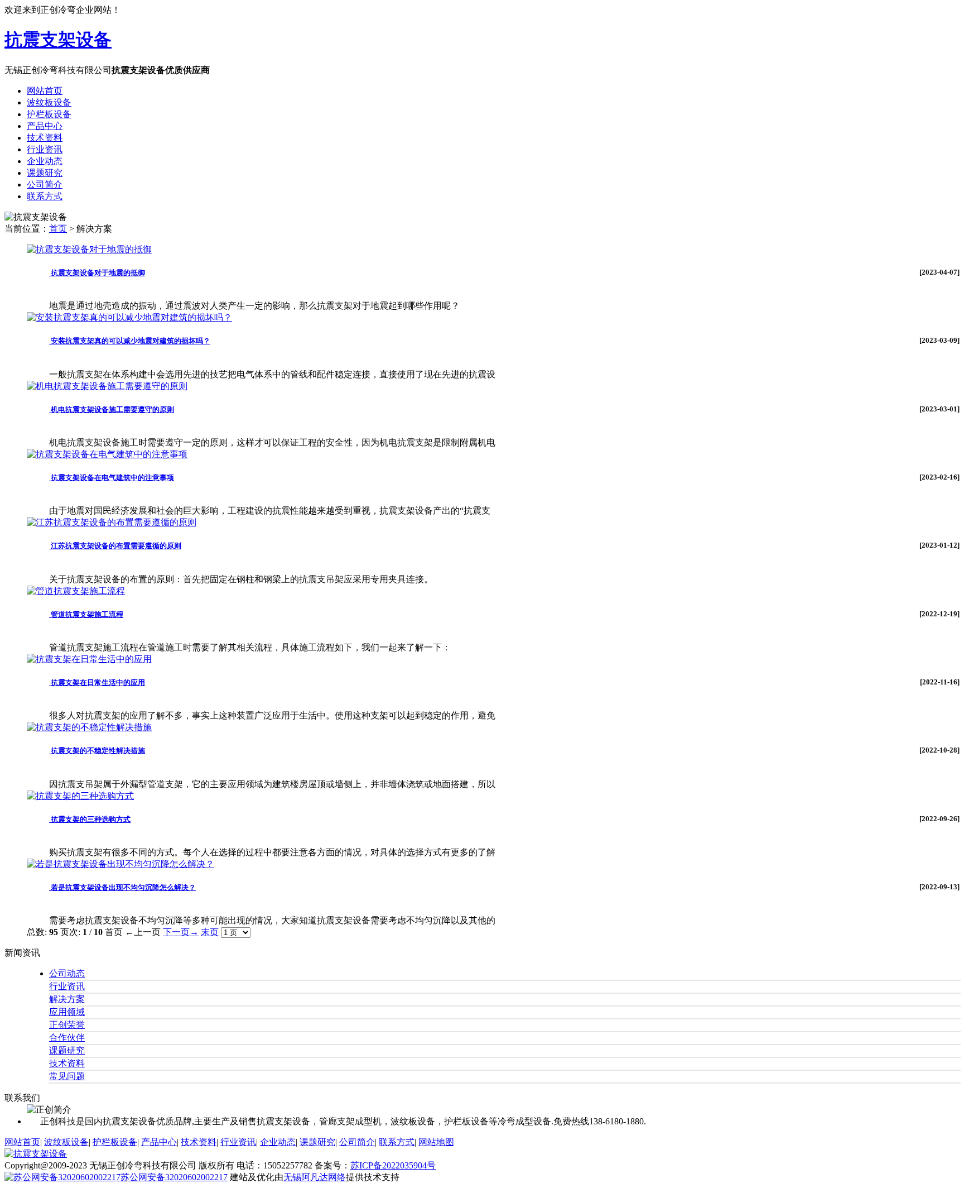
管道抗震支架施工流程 (86, 614)
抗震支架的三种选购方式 (90, 819)
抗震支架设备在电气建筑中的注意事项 (111, 477)
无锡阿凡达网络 (314, 1177)
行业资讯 (67, 986)
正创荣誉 (67, 1024)
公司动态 (67, 973)
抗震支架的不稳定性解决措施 (97, 750)
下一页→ (181, 932)
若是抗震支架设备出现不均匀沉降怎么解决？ (122, 887)
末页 (210, 932)
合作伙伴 (67, 1037)
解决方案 (67, 999)
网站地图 (436, 1142)
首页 (58, 228)
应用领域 (67, 1012)
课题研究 (67, 1050)
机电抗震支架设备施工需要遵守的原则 (111, 409)
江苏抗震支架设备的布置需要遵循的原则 (115, 546)
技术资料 (67, 1063)
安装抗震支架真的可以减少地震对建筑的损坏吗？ (129, 341)
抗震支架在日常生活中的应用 (97, 682)
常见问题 (67, 1076)
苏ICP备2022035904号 (393, 1165)
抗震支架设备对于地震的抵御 (97, 273)
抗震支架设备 (58, 40)
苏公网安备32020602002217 (174, 1177)
